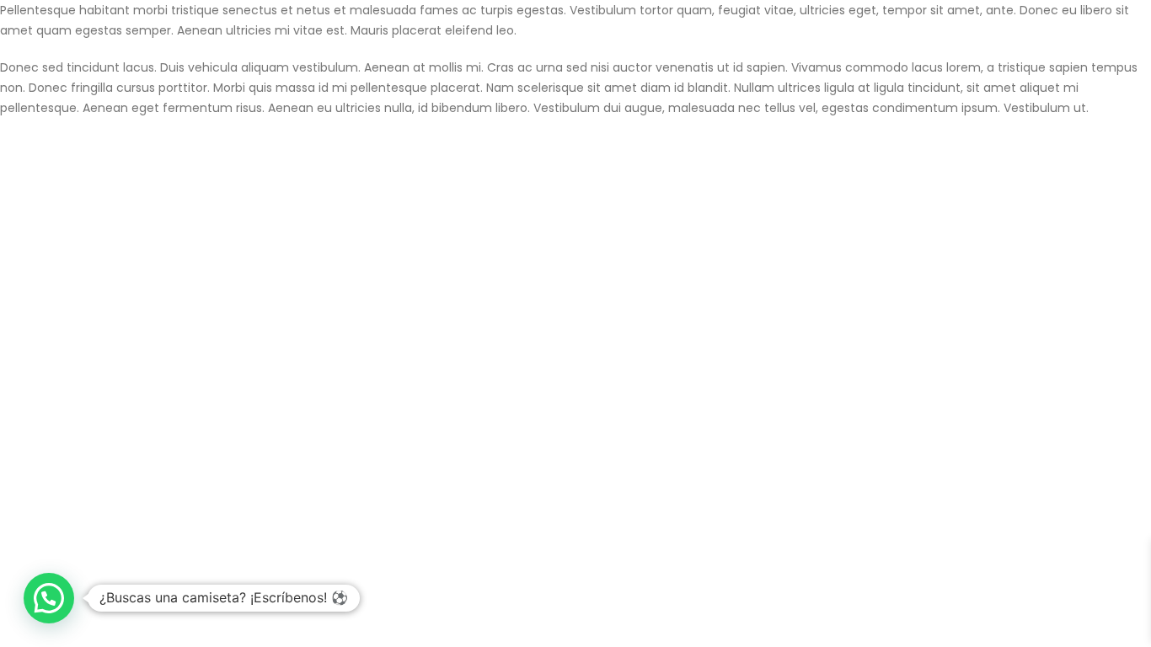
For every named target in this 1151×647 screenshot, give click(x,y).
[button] (49, 598)
